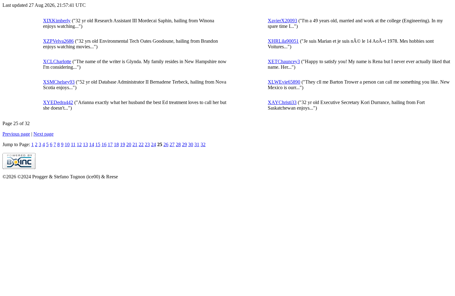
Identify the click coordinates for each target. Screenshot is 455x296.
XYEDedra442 (58, 102)
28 (178, 144)
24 (153, 144)
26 (165, 144)
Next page (43, 134)
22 (141, 144)
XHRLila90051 (283, 41)
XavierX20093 (282, 20)
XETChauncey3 (284, 61)
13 (85, 144)
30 (190, 144)
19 (122, 144)
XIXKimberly (57, 20)
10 (67, 144)
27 (172, 144)
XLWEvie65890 (284, 82)
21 (134, 144)
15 (97, 144)
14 (91, 144)
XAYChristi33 (282, 102)
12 (79, 144)
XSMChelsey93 (59, 82)
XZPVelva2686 (58, 41)
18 (116, 144)
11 (73, 144)
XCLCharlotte (57, 61)
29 (184, 144)
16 (104, 144)
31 (196, 144)
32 (203, 144)
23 (147, 144)
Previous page (16, 134)
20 (128, 144)
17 (110, 144)
